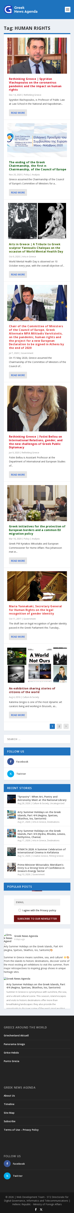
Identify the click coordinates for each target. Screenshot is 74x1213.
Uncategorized (57, 803)
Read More (18, 112)
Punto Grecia (11, 1061)
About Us (9, 1095)
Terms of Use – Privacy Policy (21, 1129)
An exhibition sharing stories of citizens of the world (32, 690)
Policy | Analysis (32, 174)
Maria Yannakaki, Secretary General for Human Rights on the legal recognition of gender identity (35, 609)
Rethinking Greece (32, 94)
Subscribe (9, 1121)
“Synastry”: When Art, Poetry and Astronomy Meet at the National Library (42, 798)
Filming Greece (56, 855)
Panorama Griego (14, 1044)
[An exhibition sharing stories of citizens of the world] (37, 665)
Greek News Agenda (26, 936)
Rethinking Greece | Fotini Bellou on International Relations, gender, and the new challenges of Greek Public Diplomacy (36, 442)
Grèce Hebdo (11, 1052)
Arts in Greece (29, 256)
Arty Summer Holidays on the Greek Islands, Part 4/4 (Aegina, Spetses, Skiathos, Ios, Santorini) (39, 815)
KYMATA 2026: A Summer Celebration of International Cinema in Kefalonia (42, 851)
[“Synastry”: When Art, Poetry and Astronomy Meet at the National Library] (11, 799)
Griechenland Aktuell (16, 1035)
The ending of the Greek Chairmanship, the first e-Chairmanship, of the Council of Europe (37, 165)
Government (27, 353)
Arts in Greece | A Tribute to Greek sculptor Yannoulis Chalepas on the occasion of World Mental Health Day (36, 247)
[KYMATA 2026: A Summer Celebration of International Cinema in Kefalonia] (11, 851)
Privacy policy (48, 910)
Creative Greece (40, 855)
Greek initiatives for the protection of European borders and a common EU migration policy (37, 530)
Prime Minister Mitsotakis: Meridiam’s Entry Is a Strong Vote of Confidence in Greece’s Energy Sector (41, 868)
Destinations (53, 821)
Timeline (9, 1104)
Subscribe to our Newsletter (37, 918)
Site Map (9, 1112)
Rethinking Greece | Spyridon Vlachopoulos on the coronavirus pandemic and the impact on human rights (35, 84)
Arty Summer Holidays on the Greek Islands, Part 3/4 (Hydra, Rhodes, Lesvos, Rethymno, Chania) (42, 834)
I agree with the (38, 910)
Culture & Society (31, 697)
